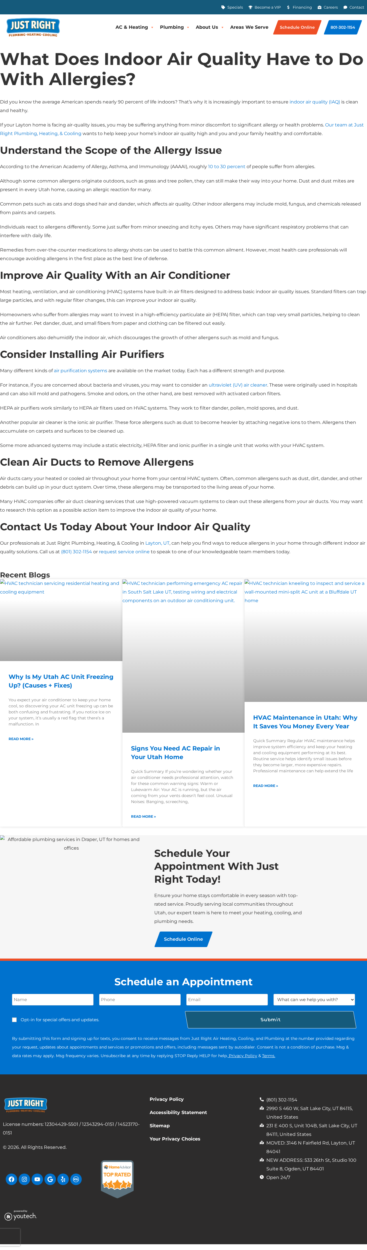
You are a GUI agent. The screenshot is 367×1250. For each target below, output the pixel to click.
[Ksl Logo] (76, 1179)
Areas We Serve (249, 27)
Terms (268, 1055)
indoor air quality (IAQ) (315, 102)
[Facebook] (11, 1179)
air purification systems (80, 370)
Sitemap (160, 1125)
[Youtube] (37, 1179)
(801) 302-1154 (76, 551)
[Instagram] (24, 1179)
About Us (207, 27)
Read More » (21, 739)
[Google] (50, 1179)
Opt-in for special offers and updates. (60, 1019)
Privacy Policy (243, 1055)
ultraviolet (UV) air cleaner (238, 385)
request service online (124, 551)
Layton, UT (157, 543)
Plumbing (172, 27)
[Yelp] (63, 1179)
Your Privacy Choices (175, 1139)
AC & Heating (132, 27)
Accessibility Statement (178, 1112)
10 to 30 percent (226, 166)
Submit (270, 1019)
